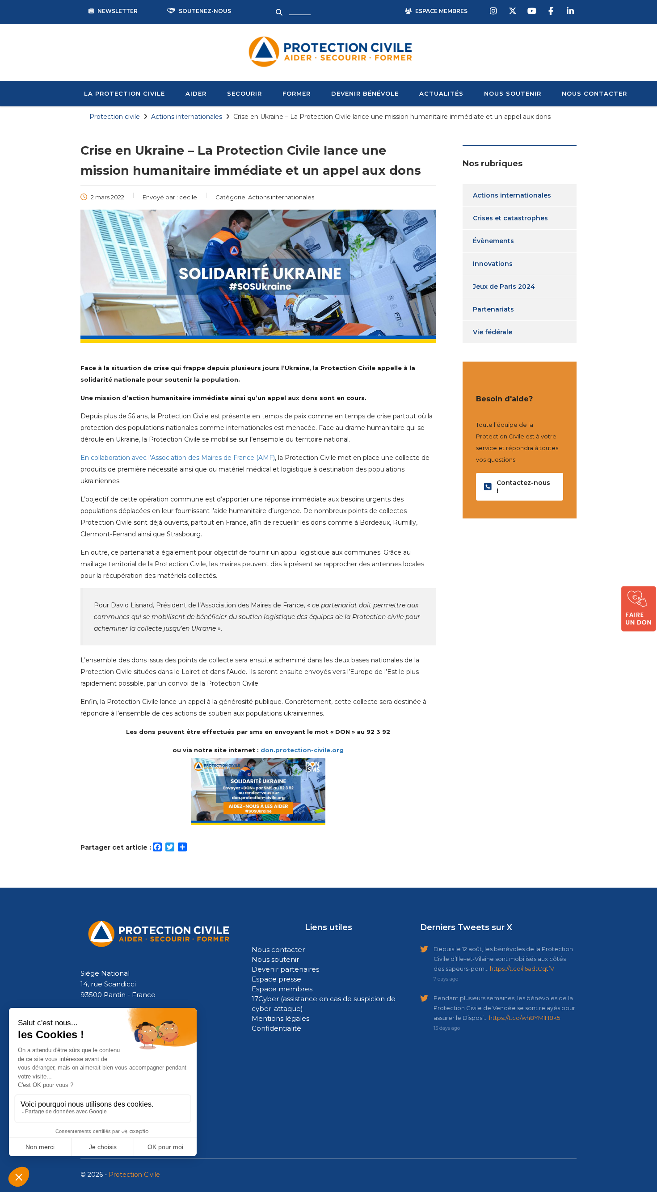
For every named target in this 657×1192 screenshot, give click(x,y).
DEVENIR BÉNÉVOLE (365, 93)
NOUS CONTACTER (594, 93)
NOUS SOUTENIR (512, 93)
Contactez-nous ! (523, 487)
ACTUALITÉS (441, 93)
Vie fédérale (492, 332)
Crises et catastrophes (510, 218)
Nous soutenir (275, 959)
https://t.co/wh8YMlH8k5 (524, 1017)
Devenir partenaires (285, 969)
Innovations (493, 264)
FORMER (296, 93)
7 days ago (446, 979)
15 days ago (447, 1028)
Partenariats (493, 309)
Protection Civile (134, 1175)
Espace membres (282, 989)
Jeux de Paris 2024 (504, 286)
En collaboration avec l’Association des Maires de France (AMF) (177, 458)
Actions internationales (512, 195)
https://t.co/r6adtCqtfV (522, 968)
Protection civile (114, 117)
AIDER (195, 93)
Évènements (493, 241)
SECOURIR (244, 93)
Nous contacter (278, 949)
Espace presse (276, 979)
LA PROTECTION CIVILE (124, 93)
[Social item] (494, 11)
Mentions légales (280, 1018)
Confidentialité (276, 1028)
